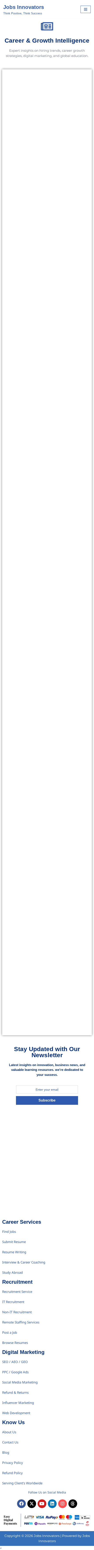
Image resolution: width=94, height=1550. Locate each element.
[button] (1, 1548)
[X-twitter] (31, 1503)
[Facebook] (21, 1503)
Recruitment (17, 1282)
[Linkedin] (52, 1503)
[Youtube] (42, 1503)
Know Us (13, 1422)
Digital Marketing (23, 1352)
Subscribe (47, 1100)
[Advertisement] (47, 1168)
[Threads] (72, 1503)
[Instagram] (62, 1503)
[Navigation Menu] (85, 9)
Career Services (21, 1222)
